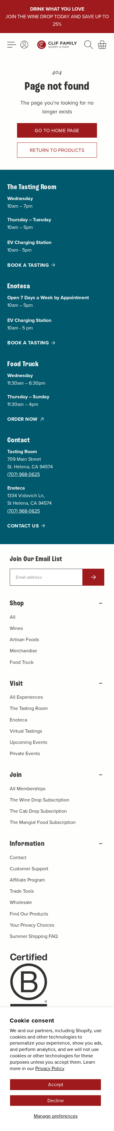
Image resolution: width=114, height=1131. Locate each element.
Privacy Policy (49, 1068)
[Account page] (24, 44)
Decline (55, 1100)
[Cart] (102, 44)
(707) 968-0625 (23, 474)
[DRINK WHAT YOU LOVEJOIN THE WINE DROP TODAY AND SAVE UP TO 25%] (57, 16)
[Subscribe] (93, 577)
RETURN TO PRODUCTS (57, 150)
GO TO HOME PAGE (57, 130)
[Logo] (57, 45)
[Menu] (11, 44)
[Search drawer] (88, 44)
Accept (55, 1084)
